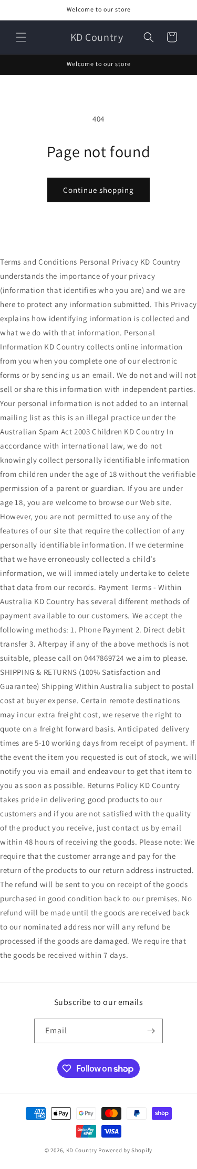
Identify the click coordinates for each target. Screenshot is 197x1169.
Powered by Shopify (125, 1150)
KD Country (81, 1150)
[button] (21, 37)
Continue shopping (98, 190)
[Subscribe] (150, 1031)
